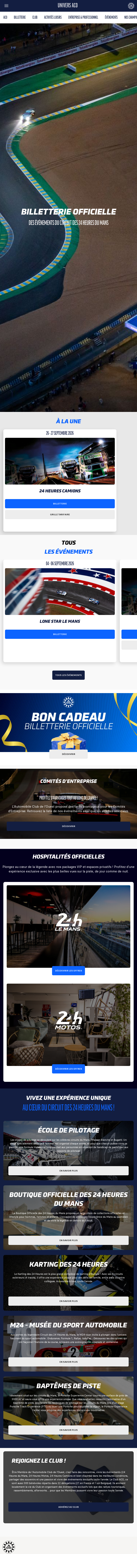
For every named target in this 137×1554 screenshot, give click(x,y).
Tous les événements (68, 675)
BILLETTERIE (20, 18)
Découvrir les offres (68, 970)
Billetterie (60, 503)
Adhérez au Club (68, 1507)
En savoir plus (68, 1170)
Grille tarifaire (60, 514)
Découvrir (68, 754)
